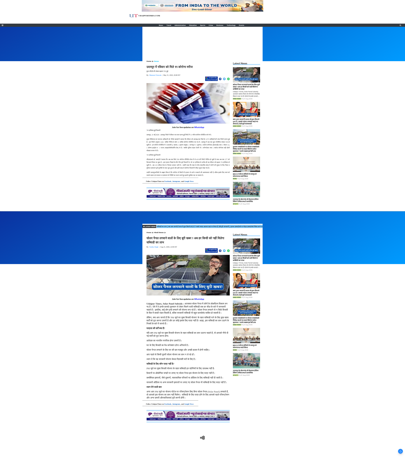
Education (193, 25)
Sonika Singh (153, 247)
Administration (180, 25)
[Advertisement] (202, 41)
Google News (189, 181)
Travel (168, 25)
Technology (231, 25)
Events (241, 25)
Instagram (176, 181)
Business (219, 25)
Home (148, 61)
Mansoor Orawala (155, 75)
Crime (211, 25)
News (161, 25)
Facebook (167, 181)
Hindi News (159, 232)
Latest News (240, 63)
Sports (202, 25)
